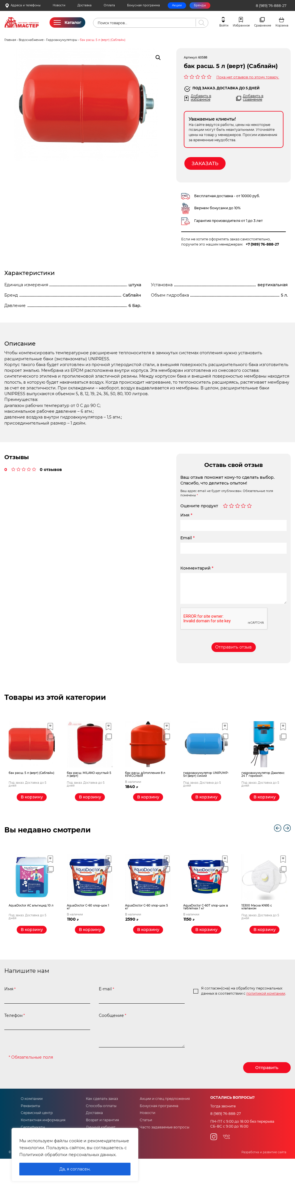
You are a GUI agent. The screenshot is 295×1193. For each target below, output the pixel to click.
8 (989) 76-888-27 (271, 6)
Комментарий (196, 568)
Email (187, 538)
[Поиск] (200, 23)
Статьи (146, 1120)
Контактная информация (43, 1120)
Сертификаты (33, 1127)
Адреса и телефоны (26, 5)
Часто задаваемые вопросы (164, 1127)
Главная (10, 40)
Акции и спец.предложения (165, 1099)
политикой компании (265, 994)
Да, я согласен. (74, 1169)
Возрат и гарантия (102, 1120)
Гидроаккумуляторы (61, 40)
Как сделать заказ (102, 1099)
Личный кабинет (101, 1127)
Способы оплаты (101, 1106)
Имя (186, 515)
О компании (32, 1099)
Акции (177, 5)
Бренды (200, 5)
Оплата (109, 5)
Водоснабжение (31, 40)
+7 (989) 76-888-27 (262, 244)
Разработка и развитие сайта (263, 1152)
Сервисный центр (37, 1113)
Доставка (84, 5)
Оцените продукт (199, 506)
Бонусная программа (143, 5)
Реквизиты (30, 1106)
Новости (59, 5)
